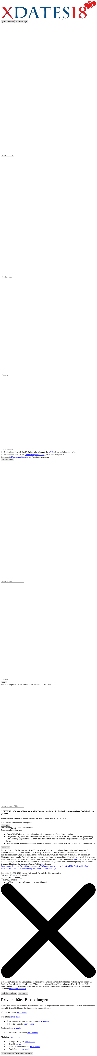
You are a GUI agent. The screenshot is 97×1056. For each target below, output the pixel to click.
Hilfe (71, 866)
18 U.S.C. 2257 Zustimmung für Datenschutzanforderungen (33, 868)
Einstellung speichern (24, 1054)
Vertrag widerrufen (61, 866)
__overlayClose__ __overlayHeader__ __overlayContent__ (25, 882)
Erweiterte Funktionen (23, 1033)
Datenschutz (48, 866)
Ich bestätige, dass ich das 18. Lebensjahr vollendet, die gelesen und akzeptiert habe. (40, 452)
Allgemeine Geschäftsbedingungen (24, 866)
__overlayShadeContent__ (11, 877)
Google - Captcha (21, 1024)
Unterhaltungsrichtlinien (34, 455)
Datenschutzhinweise (19, 457)
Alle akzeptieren (8, 1054)
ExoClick (18, 1044)
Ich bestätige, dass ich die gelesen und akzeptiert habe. (35, 455)
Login (4, 682)
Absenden (5, 825)
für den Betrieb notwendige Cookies (29, 1021)
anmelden (5, 848)
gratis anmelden (8, 22)
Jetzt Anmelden (7, 459)
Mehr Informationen (9, 993)
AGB (50, 452)
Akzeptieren (23, 993)
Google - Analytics (22, 1041)
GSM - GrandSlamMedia (24, 1047)
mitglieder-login (21, 22)
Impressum (5, 866)
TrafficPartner (20, 1049)
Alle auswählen (10, 1012)
